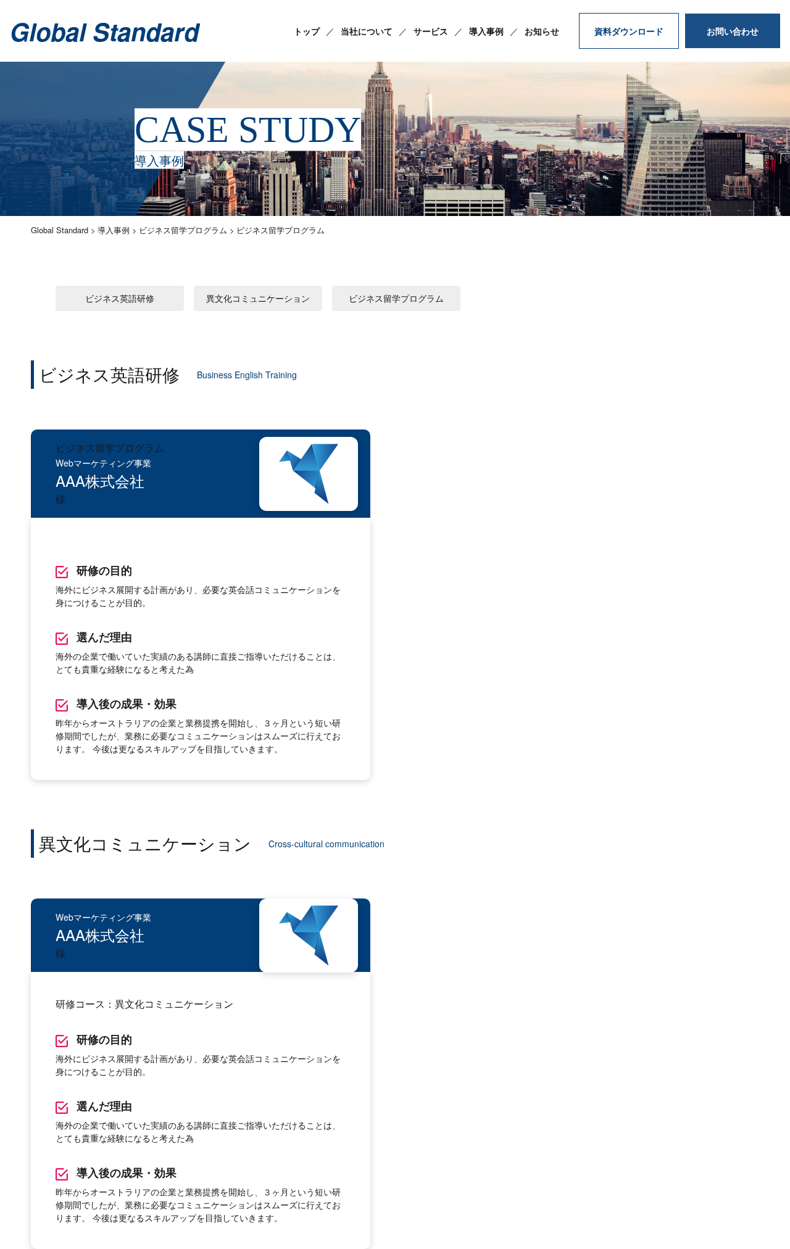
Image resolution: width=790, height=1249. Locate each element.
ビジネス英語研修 (119, 298)
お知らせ (542, 31)
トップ (307, 31)
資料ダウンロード (628, 31)
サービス (431, 31)
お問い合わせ (733, 31)
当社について (367, 31)
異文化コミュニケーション (258, 298)
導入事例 (486, 31)
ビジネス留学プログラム (396, 298)
